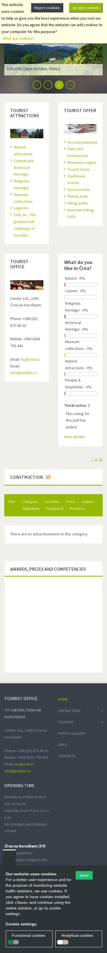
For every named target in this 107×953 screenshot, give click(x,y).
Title (12, 501)
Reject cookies (47, 7)
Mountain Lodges (81, 162)
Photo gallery (72, 733)
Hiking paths (77, 203)
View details (74, 436)
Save (84, 875)
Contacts (67, 755)
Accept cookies (85, 7)
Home (63, 699)
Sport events (78, 189)
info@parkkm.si (23, 372)
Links (62, 744)
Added (88, 501)
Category (30, 501)
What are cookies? (18, 38)
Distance (77, 508)
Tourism (65, 722)
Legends (21, 208)
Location (52, 501)
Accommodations (82, 142)
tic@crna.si (30, 359)
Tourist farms (78, 169)
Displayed (55, 508)
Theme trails (77, 196)
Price (71, 501)
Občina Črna (69, 710)
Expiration (31, 508)
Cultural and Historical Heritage (24, 167)
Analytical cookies (77, 935)
